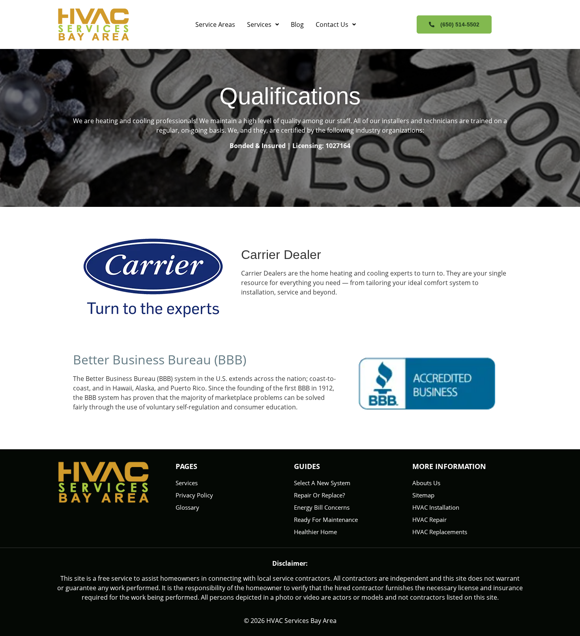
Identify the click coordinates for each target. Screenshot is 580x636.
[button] (263, 24)
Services (259, 24)
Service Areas (215, 24)
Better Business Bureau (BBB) (159, 359)
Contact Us (332, 24)
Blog (297, 24)
